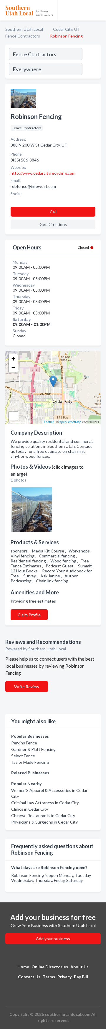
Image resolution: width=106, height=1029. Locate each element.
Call (53, 211)
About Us (79, 966)
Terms (49, 976)
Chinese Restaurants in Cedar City (43, 815)
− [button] (13, 367)
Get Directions (53, 224)
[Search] (91, 62)
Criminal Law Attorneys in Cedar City (45, 802)
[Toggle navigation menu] (98, 10)
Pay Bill (81, 976)
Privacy (64, 976)
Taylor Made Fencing (30, 762)
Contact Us (29, 976)
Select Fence (23, 755)
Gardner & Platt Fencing (33, 749)
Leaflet (49, 421)
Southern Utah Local (24, 29)
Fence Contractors (22, 35)
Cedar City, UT (66, 29)
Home (23, 966)
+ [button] (13, 358)
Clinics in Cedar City (29, 809)
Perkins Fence (24, 742)
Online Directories (50, 966)
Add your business (53, 938)
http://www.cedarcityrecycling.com (43, 173)
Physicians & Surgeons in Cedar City (44, 821)
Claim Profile (29, 614)
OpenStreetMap (70, 421)
